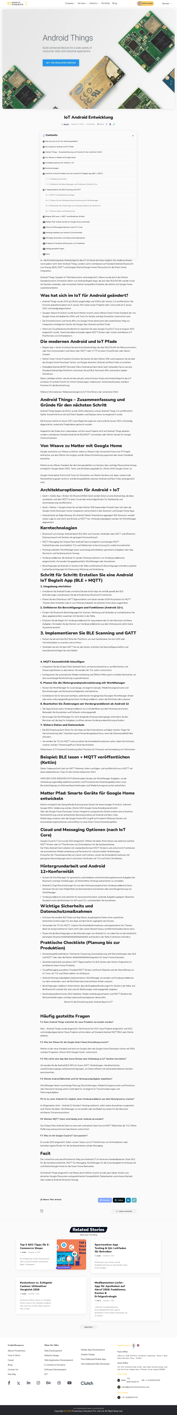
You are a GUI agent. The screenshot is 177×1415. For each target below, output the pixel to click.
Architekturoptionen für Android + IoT (59, 163)
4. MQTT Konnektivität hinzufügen (62, 195)
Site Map (12, 1374)
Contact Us (13, 1369)
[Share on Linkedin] (128, 1200)
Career (11, 1360)
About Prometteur (17, 1350)
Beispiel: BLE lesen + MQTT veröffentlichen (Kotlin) (65, 216)
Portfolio (105, 3)
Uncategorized (64, 1267)
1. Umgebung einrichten (58, 179)
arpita (24, 1252)
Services (82, 3)
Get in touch (147, 3)
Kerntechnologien (52, 168)
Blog (114, 3)
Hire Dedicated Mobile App (93, 1359)
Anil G (99, 1301)
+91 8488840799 (130, 1397)
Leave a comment (125, 1211)
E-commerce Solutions (54, 1364)
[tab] (133, 1345)
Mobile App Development (93, 1349)
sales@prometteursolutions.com (135, 1387)
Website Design (51, 1355)
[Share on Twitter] (110, 124)
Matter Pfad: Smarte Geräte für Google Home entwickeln (68, 222)
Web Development (53, 1350)
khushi (66, 124)
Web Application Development (58, 1360)
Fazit (48, 254)
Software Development (55, 1369)
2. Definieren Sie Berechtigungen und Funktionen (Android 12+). (73, 184)
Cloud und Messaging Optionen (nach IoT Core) (64, 227)
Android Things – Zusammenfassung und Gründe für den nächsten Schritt (73, 152)
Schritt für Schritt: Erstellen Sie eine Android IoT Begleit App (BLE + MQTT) (74, 173)
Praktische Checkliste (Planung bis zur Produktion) (65, 243)
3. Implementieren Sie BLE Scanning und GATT (63, 190)
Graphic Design (88, 1354)
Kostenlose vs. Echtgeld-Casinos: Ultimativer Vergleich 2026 (36, 1286)
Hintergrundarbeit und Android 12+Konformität (64, 232)
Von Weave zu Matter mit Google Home (60, 157)
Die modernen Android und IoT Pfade (59, 147)
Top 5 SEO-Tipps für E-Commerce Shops (35, 1246)
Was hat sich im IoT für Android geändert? (61, 141)
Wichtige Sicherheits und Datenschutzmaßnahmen (65, 238)
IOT (46, 1374)
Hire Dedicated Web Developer (95, 1364)
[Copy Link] (114, 124)
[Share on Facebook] (106, 124)
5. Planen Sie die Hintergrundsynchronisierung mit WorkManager (73, 200)
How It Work (14, 1355)
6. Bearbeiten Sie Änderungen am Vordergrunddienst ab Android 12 (75, 206)
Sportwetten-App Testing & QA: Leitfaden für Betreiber (110, 1248)
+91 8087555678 (133, 1380)
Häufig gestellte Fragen (55, 249)
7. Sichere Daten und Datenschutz (62, 211)
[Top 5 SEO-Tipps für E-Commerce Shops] (71, 1254)
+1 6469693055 (152, 1380)
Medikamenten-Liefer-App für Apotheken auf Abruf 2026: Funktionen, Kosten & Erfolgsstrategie (110, 1289)
